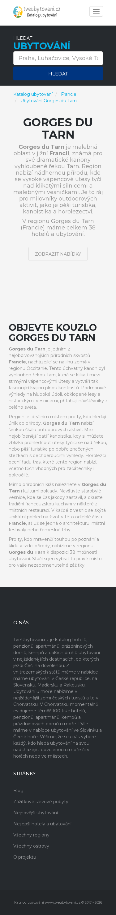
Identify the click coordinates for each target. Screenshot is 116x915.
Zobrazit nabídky (58, 254)
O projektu (24, 857)
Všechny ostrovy (31, 846)
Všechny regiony (31, 835)
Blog (18, 790)
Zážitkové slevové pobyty (40, 801)
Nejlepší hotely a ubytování (42, 824)
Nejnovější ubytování (35, 813)
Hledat (58, 74)
